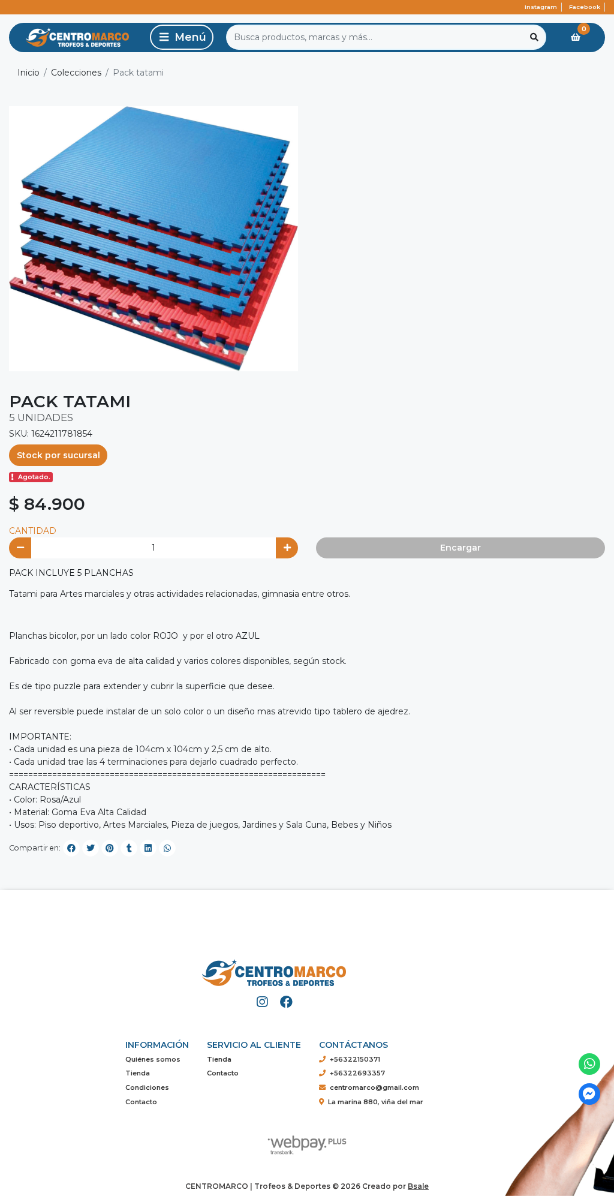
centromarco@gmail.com (374, 1087)
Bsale (418, 1186)
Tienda (137, 1073)
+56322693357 (357, 1073)
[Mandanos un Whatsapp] (590, 1064)
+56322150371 (355, 1059)
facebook (584, 7)
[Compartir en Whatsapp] (167, 848)
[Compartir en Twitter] (90, 848)
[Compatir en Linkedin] (148, 848)
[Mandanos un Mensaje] (590, 1094)
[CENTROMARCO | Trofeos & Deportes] (77, 37)
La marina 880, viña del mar (375, 1102)
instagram (541, 7)
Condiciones (147, 1087)
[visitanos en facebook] (286, 1002)
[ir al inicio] (274, 968)
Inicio (28, 72)
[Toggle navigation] (181, 37)
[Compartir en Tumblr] (129, 848)
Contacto (141, 1102)
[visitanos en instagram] (262, 1002)
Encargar (460, 547)
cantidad (32, 530)
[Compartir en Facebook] (71, 848)
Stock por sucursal (58, 455)
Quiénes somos (152, 1059)
